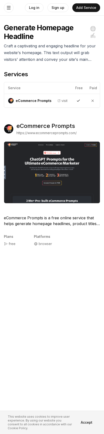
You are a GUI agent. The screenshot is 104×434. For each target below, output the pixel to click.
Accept (86, 422)
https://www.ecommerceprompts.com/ (46, 133)
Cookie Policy (17, 428)
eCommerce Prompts (45, 125)
